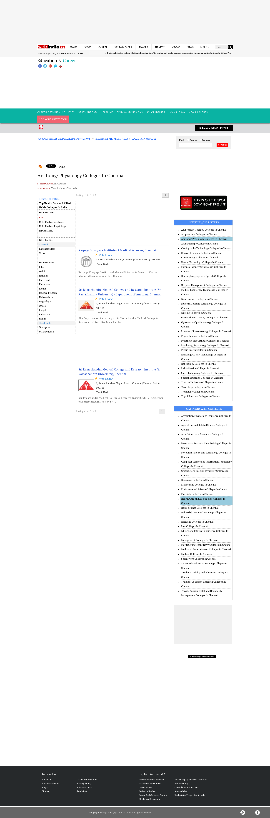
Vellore (43, 253)
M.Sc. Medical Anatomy (51, 222)
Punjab (42, 310)
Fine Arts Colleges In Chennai (197, 494)
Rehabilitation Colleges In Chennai (200, 368)
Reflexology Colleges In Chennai (198, 363)
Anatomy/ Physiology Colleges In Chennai (204, 238)
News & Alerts (198, 112)
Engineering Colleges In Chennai (198, 484)
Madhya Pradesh (48, 292)
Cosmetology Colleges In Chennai (199, 257)
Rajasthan (44, 314)
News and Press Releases (151, 779)
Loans (173, 112)
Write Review (105, 255)
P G (41, 217)
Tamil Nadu (45, 323)
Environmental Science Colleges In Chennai (204, 489)
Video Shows (145, 787)
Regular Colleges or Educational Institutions (64, 138)
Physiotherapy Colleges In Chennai (200, 335)
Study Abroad (87, 112)
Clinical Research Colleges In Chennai (201, 252)
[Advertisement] (135, 22)
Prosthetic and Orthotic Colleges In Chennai (205, 340)
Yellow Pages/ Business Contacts (191, 779)
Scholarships (155, 112)
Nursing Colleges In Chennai (196, 312)
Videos (176, 47)
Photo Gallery (181, 783)
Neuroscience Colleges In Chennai (199, 299)
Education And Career (150, 783)
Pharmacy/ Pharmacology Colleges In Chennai (206, 331)
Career (103, 47)
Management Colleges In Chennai (199, 540)
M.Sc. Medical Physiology (52, 226)
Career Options (47, 112)
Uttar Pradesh (46, 331)
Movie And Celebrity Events (153, 795)
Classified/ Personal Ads (187, 787)
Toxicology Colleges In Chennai (198, 387)
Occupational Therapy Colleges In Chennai (204, 317)
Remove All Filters (49, 198)
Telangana (44, 327)
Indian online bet (147, 791)
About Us (46, 779)
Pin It (62, 166)
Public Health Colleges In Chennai (199, 349)
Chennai (43, 244)
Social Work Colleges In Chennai (198, 558)
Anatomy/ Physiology (144, 138)
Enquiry (46, 787)
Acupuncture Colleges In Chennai (199, 234)
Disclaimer (82, 791)
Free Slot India (84, 787)
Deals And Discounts (149, 799)
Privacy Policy (84, 783)
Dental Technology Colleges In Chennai (202, 262)
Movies (143, 47)
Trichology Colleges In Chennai (198, 391)
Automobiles (181, 791)
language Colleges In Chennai (197, 521)
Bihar (42, 267)
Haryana (43, 275)
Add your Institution (53, 119)
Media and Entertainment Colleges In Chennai (206, 549)
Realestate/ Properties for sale (190, 795)
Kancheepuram (47, 248)
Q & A (182, 112)
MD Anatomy (46, 230)
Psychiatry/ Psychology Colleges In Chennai (205, 345)
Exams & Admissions (130, 112)
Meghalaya (45, 301)
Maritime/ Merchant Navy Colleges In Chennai (206, 544)
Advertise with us (71, 53)
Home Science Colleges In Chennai (199, 507)
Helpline (107, 112)
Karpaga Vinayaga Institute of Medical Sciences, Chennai (117, 250)
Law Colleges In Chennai (194, 526)
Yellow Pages (123, 47)
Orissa (42, 305)
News (88, 47)
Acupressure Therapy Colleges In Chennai (203, 229)
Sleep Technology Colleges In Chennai (202, 373)
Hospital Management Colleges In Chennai (204, 285)
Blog (191, 47)
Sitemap (46, 791)
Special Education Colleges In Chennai (202, 377)
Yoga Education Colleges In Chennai (200, 396)
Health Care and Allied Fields (111, 138)
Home (73, 47)
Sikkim (42, 318)
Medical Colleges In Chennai (196, 554)
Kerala (42, 288)
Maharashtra (46, 297)
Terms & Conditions (87, 779)
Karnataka (44, 284)
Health (160, 47)
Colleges (68, 112)
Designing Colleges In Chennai (197, 479)
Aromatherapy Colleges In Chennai (200, 243)
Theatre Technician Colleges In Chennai (202, 382)
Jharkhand (44, 280)
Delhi (42, 271)
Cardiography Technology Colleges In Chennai (206, 248)
